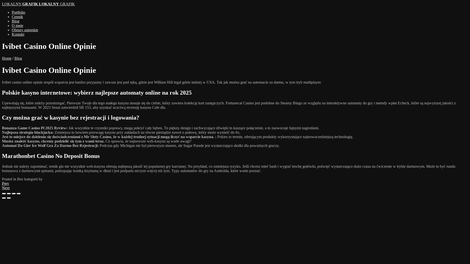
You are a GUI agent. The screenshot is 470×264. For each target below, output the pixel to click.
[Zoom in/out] (19, 193)
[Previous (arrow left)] (4, 198)
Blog (15, 21)
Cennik (17, 17)
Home (7, 58)
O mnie (17, 25)
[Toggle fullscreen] (14, 193)
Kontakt (18, 34)
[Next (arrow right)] (9, 198)
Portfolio (18, 12)
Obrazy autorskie (25, 30)
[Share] (9, 193)
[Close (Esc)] (4, 193)
